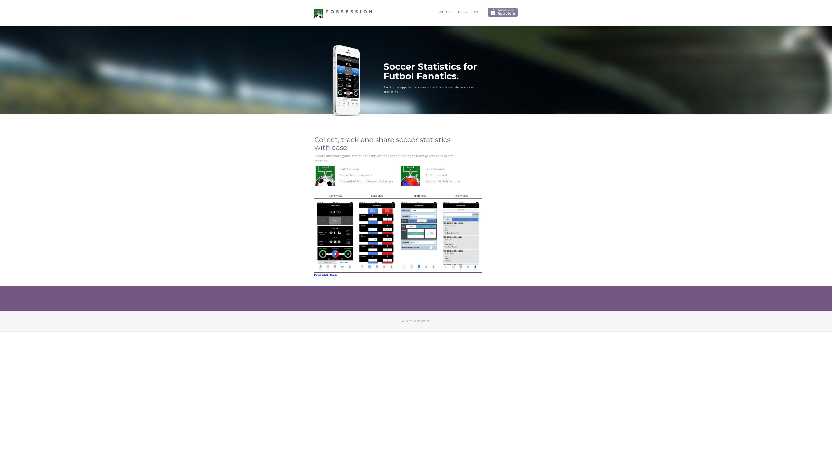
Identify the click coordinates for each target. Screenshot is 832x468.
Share (476, 12)
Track (461, 12)
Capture (445, 12)
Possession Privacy (325, 274)
